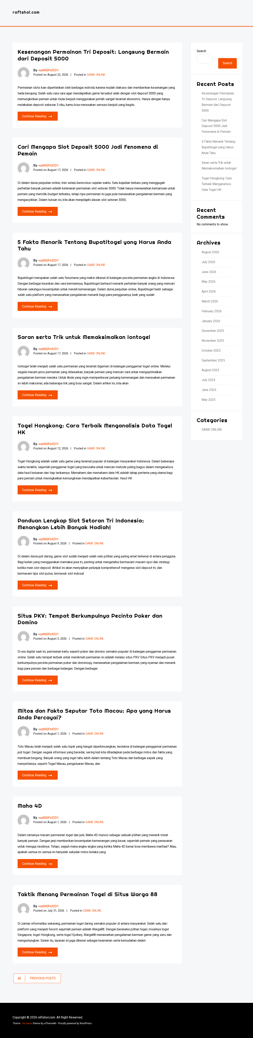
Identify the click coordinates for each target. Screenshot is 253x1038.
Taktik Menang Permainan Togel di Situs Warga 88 (88, 894)
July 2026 (208, 262)
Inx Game (27, 1023)
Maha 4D (30, 805)
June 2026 (209, 272)
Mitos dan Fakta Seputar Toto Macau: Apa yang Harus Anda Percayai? (94, 714)
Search (201, 51)
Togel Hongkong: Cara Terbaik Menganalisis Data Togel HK (95, 429)
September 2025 (213, 360)
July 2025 (208, 380)
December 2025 (213, 331)
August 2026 (210, 252)
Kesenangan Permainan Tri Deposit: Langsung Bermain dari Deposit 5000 (93, 55)
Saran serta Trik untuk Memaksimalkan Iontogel (84, 336)
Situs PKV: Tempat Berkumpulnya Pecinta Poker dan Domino (90, 619)
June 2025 (209, 390)
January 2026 (211, 321)
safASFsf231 (49, 70)
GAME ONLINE (96, 74)
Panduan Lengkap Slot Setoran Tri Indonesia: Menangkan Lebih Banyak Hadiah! (81, 524)
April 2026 (209, 291)
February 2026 (212, 311)
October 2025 (211, 350)
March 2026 (210, 301)
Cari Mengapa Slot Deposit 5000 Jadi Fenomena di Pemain (88, 150)
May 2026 (208, 281)
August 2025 (210, 370)
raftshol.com (26, 12)
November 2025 (213, 341)
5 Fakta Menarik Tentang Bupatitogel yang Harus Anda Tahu (94, 245)
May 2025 (208, 400)
